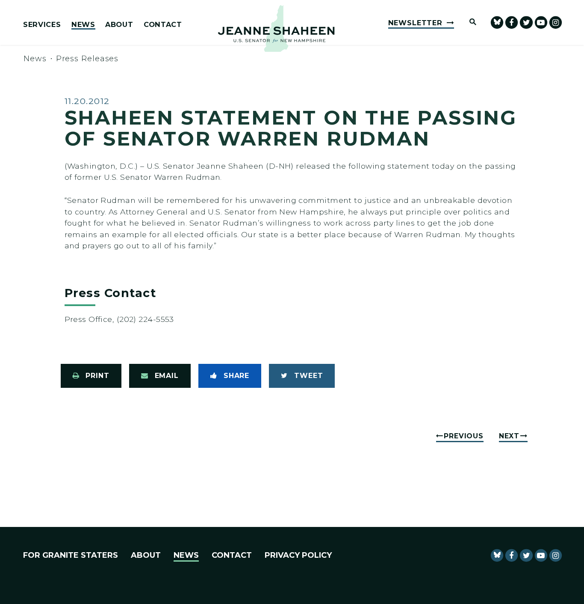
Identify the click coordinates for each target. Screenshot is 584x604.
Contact (163, 25)
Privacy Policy (298, 555)
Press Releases (87, 58)
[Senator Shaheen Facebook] (511, 22)
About (119, 25)
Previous (463, 436)
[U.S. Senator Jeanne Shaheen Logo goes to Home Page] (276, 28)
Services (42, 25)
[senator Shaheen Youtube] (541, 22)
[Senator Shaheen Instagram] (555, 22)
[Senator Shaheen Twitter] (526, 22)
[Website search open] (469, 22)
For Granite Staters (70, 555)
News (83, 25)
